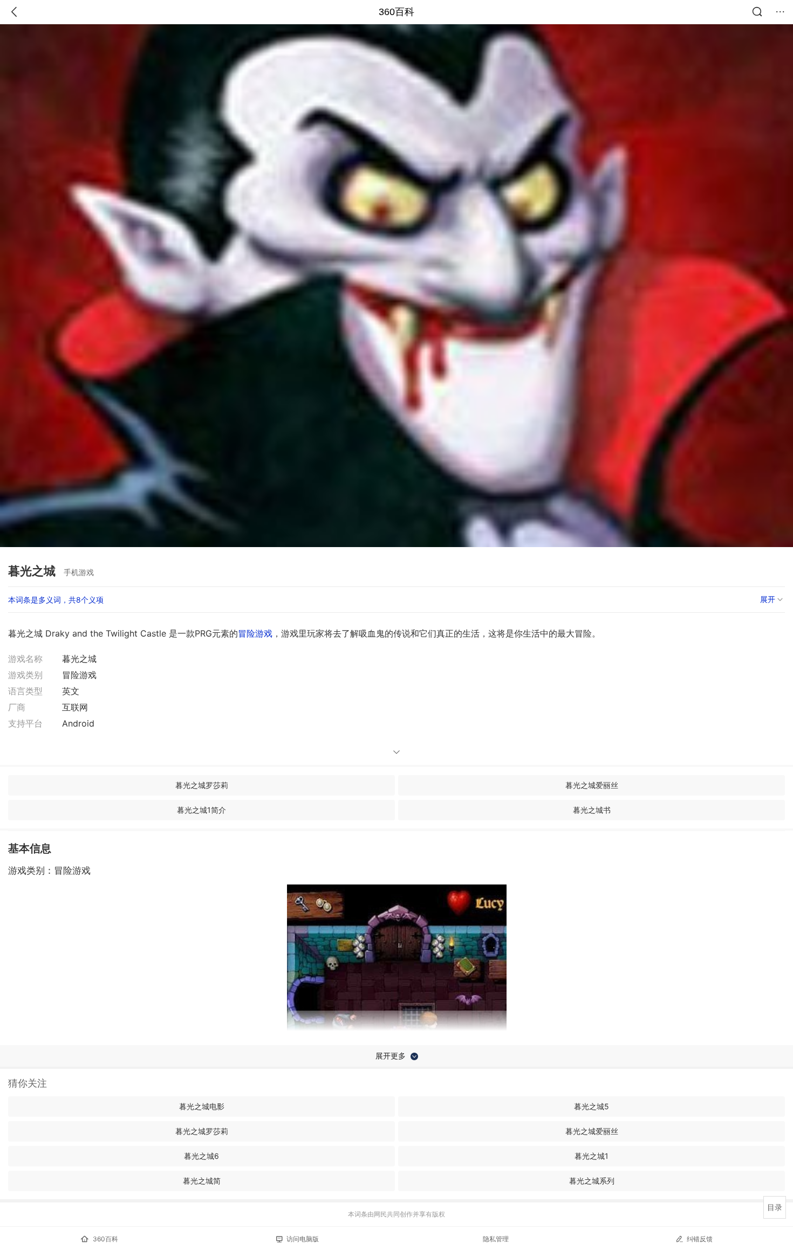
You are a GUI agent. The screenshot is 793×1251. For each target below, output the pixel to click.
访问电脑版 (302, 1239)
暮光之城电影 (201, 1106)
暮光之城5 (591, 1106)
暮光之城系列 (591, 1180)
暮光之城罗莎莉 (201, 785)
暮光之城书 (592, 809)
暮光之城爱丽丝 (591, 785)
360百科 (396, 11)
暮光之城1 (592, 1155)
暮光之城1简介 (201, 809)
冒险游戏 (255, 633)
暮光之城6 (201, 1155)
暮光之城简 (202, 1180)
